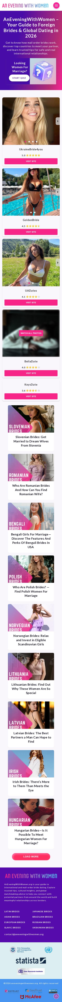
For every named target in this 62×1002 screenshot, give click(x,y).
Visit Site (31, 161)
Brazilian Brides (42, 917)
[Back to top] (56, 996)
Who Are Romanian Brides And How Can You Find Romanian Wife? (31, 490)
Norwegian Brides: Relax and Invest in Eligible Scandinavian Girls (31, 640)
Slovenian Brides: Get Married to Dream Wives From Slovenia (31, 441)
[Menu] (56, 5)
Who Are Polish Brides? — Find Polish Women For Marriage (31, 591)
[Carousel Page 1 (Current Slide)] (25, 141)
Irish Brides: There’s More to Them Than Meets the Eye (31, 786)
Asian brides (12, 917)
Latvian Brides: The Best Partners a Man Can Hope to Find (31, 737)
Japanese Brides (42, 911)
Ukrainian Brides (43, 927)
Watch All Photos (31, 333)
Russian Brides (41, 922)
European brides (14, 922)
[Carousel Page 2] (29, 141)
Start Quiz (19, 78)
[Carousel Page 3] (32, 141)
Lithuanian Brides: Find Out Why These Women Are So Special (31, 689)
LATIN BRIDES (11, 911)
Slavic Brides (12, 927)
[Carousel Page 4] (36, 141)
